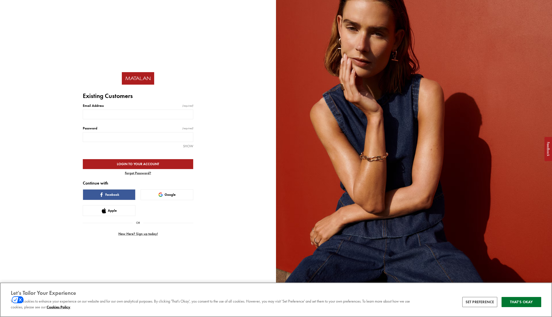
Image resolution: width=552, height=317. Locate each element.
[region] (276, 300)
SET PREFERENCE (480, 301)
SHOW (188, 146)
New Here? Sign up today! (138, 234)
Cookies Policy (58, 307)
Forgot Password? (138, 173)
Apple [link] (112, 210)
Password (138, 128)
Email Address (138, 106)
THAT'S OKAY (521, 301)
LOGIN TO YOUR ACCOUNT (138, 164)
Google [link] (170, 195)
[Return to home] (138, 78)
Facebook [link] (112, 195)
